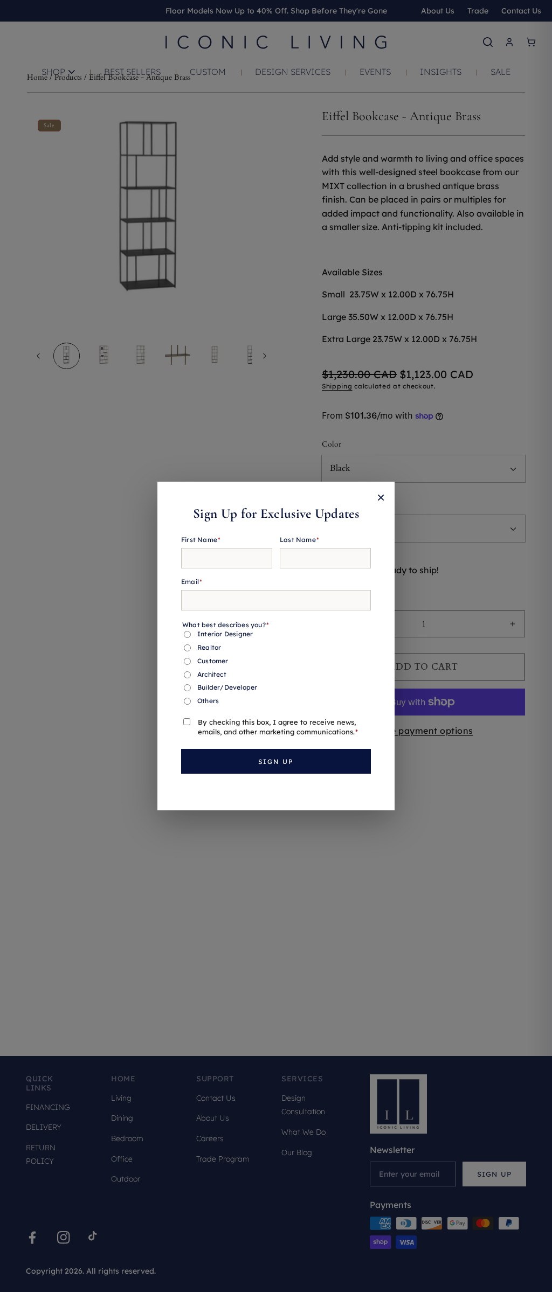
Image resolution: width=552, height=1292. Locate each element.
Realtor (209, 647)
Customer (213, 661)
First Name (200, 540)
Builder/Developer (227, 687)
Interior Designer (225, 634)
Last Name (299, 540)
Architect (211, 674)
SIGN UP (276, 762)
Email (191, 582)
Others (208, 701)
